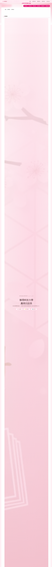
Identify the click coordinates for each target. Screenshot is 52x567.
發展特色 (38, 1)
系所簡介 (8, 9)
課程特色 (43, 1)
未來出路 (48, 1)
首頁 (5, 9)
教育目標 (34, 1)
